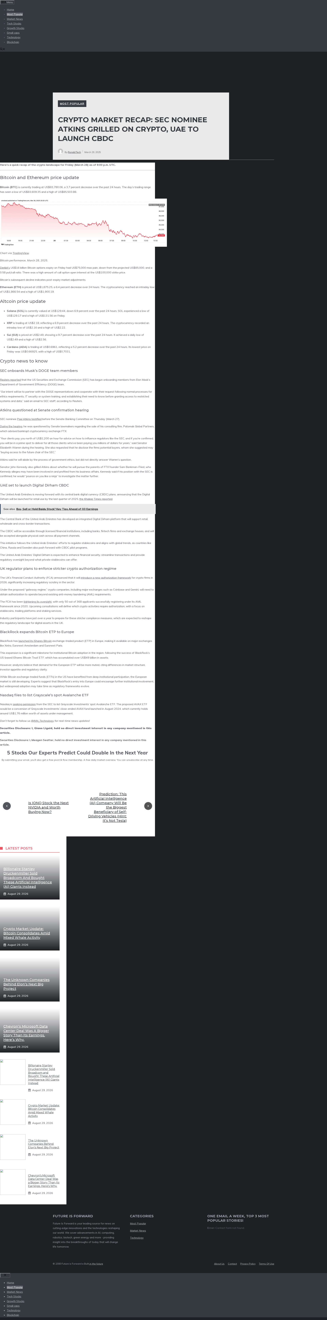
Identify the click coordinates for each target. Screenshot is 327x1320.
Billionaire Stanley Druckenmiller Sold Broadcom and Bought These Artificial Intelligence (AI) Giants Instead (27, 878)
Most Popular (15, 14)
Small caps (13, 32)
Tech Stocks (14, 23)
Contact (232, 1263)
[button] (2, 49)
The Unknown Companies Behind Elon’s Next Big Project (26, 984)
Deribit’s (5, 267)
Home (10, 9)
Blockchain (13, 42)
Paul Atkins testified (29, 419)
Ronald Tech (74, 152)
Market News (15, 19)
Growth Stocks (15, 28)
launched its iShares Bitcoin (35, 641)
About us (219, 1263)
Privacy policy (247, 1263)
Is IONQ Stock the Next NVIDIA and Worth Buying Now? (48, 807)
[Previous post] (7, 806)
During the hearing (11, 426)
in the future (96, 1263)
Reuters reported (10, 379)
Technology (13, 37)
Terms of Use (266, 1263)
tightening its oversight (38, 601)
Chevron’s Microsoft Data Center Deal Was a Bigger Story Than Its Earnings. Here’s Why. (43, 1181)
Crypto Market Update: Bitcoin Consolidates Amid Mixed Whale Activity (26, 933)
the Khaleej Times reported (95, 499)
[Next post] (148, 806)
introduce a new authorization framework (106, 577)
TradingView (21, 253)
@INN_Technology (42, 720)
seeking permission (24, 704)
